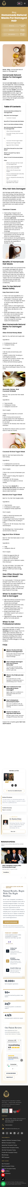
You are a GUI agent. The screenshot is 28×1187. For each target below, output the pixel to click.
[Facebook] (3, 1133)
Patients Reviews (6, 1173)
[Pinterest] (21, 1133)
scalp (7, 99)
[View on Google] (7, 1065)
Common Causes (11, 118)
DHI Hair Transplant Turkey (8, 1143)
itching (12, 317)
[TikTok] (3, 1179)
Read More (6, 872)
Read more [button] (10, 1059)
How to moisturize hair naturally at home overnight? (15, 174)
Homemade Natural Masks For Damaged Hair (12, 111)
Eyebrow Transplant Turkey (9, 1169)
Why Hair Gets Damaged (11, 115)
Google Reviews (11, 1073)
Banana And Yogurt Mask (13, 143)
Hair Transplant (6, 1164)
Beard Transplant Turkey (8, 1166)
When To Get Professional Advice (13, 157)
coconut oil (6, 93)
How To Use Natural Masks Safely (13, 124)
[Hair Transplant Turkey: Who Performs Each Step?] (14, 856)
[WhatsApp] (3, 1184)
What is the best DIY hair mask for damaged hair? (14, 163)
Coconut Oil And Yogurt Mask (14, 140)
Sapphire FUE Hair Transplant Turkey (11, 1140)
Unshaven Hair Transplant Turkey (10, 1148)
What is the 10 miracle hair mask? (13, 170)
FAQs (5, 160)
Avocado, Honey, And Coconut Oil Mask (14, 134)
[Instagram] (3, 1170)
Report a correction (7, 810)
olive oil (18, 91)
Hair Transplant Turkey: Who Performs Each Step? (11, 866)
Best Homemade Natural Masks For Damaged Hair (13, 128)
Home (4, 69)
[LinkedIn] (14, 1133)
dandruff (14, 486)
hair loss (5, 629)
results (14, 90)
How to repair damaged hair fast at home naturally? (14, 167)
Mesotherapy (5, 1155)
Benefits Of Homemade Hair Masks (14, 121)
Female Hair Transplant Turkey (9, 1152)
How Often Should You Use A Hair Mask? (13, 149)
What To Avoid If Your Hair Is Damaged (12, 153)
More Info (14, 831)
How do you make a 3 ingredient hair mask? (12, 181)
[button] (6, 1060)
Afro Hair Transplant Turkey (9, 1150)
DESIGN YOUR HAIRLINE (11, 922)
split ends (13, 218)
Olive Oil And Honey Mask (13, 131)
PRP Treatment (5, 1157)
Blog (8, 69)
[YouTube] (3, 1175)
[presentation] (12, 785)
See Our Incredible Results (15, 790)
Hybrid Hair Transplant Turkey (9, 1145)
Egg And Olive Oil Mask (12, 145)
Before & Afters (5, 1171)
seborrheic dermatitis (9, 488)
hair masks (13, 83)
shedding (5, 631)
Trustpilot (9, 1077)
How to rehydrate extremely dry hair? (15, 178)
